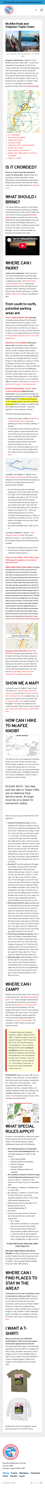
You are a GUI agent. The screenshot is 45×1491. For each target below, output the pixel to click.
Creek (14, 535)
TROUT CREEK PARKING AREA (17, 318)
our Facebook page (31, 86)
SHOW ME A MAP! (14, 143)
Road (19, 535)
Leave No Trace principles (22, 1020)
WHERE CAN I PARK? (15, 140)
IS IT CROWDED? (14, 135)
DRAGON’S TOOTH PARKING (16, 343)
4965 (33, 533)
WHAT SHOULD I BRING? (17, 137)
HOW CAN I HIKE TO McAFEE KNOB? (21, 145)
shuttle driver (15, 294)
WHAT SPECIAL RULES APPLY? (19, 150)
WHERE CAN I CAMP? (15, 148)
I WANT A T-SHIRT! (15, 158)
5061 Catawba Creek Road (15, 477)
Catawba (8, 535)
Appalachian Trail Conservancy (26, 1005)
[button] (36, 10)
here (9, 454)
